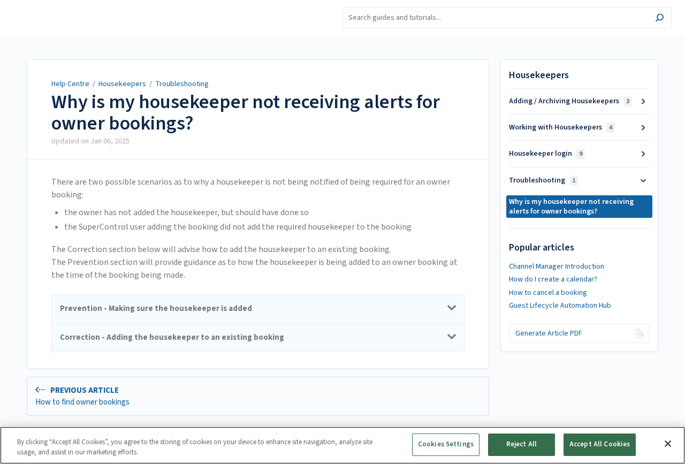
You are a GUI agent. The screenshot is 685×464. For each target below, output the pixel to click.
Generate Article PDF (548, 333)
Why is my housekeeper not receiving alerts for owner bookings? (245, 113)
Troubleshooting (182, 84)
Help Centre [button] (31, 5)
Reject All (521, 444)
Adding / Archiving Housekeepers (569, 101)
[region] (342, 445)
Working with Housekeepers (560, 127)
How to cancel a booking (548, 292)
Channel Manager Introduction (556, 266)
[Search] (660, 19)
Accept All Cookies (599, 444)
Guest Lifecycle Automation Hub (560, 305)
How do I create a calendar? (553, 279)
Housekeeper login (545, 153)
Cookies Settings (446, 444)
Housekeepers (122, 84)
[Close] (668, 443)
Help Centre (70, 84)
